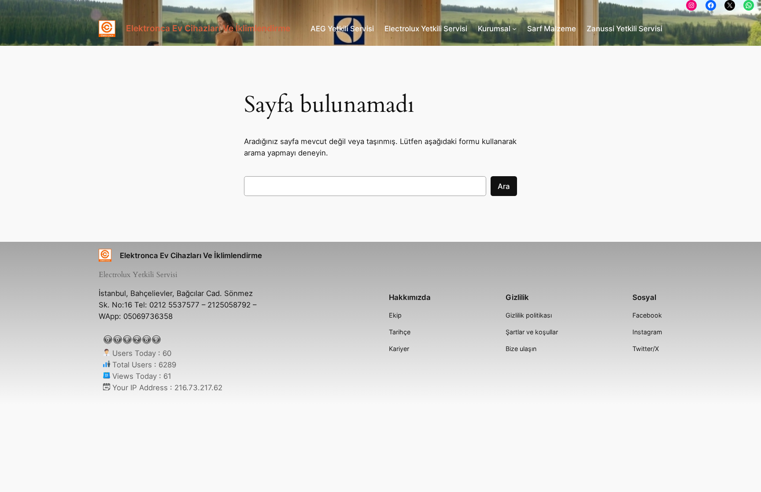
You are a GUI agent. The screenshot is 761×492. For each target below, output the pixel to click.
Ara (504, 186)
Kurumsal (494, 28)
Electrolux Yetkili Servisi (425, 28)
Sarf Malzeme (551, 28)
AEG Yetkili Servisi (342, 28)
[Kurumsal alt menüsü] (514, 28)
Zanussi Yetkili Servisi (624, 28)
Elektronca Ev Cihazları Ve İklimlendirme (208, 28)
